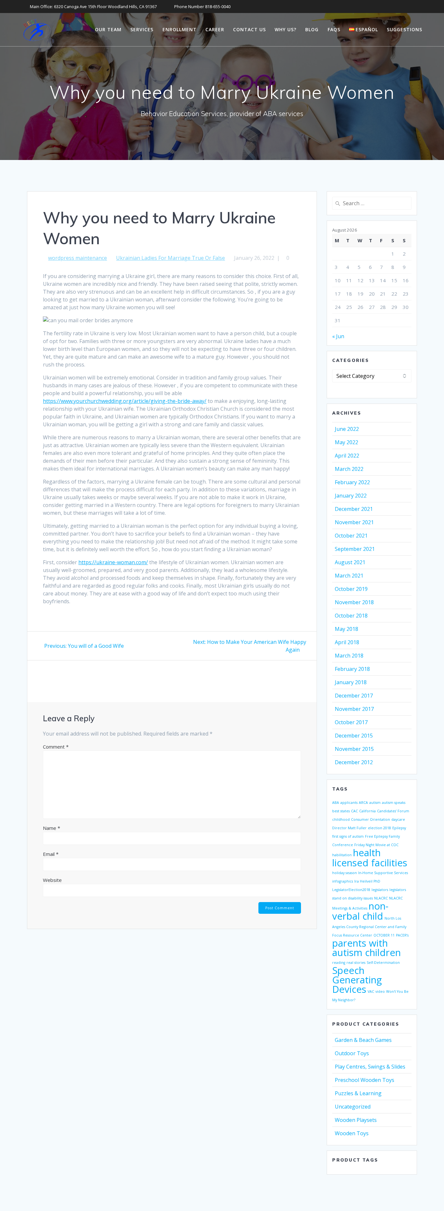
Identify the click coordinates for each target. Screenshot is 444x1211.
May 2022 (346, 442)
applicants (349, 802)
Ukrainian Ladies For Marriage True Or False (170, 257)
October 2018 (351, 615)
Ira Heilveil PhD (367, 881)
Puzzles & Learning (358, 1093)
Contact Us (249, 29)
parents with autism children (366, 948)
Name (51, 828)
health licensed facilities (369, 857)
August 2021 (350, 562)
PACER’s (402, 935)
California (367, 811)
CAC (354, 811)
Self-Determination (383, 962)
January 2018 (351, 682)
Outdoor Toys (352, 1053)
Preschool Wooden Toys (364, 1080)
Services (141, 29)
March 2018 (349, 655)
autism (375, 802)
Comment (56, 746)
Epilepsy (399, 828)
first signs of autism (348, 836)
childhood (341, 819)
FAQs (334, 29)
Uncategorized (353, 1106)
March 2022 (349, 468)
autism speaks (393, 802)
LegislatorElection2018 (351, 889)
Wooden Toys (352, 1133)
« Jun (338, 336)
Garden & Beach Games (363, 1040)
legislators (380, 889)
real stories (355, 962)
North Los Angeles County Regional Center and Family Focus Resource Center (369, 927)
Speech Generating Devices (357, 980)
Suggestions (404, 29)
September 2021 (355, 548)
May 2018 (346, 628)
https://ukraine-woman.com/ (113, 562)
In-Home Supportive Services (383, 873)
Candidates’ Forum (393, 811)
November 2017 (354, 708)
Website (52, 880)
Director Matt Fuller (349, 828)
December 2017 (354, 695)
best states (341, 811)
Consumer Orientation (370, 819)
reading (338, 962)
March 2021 (349, 575)
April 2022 (347, 455)
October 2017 (351, 722)
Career (214, 29)
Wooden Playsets (356, 1120)
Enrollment (180, 29)
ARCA (363, 802)
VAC (371, 991)
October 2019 (351, 588)
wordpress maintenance (77, 257)
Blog (312, 29)
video (380, 991)
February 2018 (352, 668)
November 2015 (354, 748)
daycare (398, 819)
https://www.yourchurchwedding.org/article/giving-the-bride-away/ (124, 401)
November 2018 (354, 602)
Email (51, 854)
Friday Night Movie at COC (376, 845)
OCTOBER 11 (384, 935)
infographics (342, 881)
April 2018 (347, 642)
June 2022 (347, 428)
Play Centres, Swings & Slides (370, 1066)
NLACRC (381, 898)
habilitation (342, 855)
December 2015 (354, 735)
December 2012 (354, 762)
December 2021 (354, 508)
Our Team (108, 29)
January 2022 (351, 495)
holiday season (344, 873)
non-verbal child (360, 911)
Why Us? (285, 29)
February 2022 (352, 482)
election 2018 (379, 828)
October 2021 (351, 535)
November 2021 (354, 522)
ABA (335, 802)
